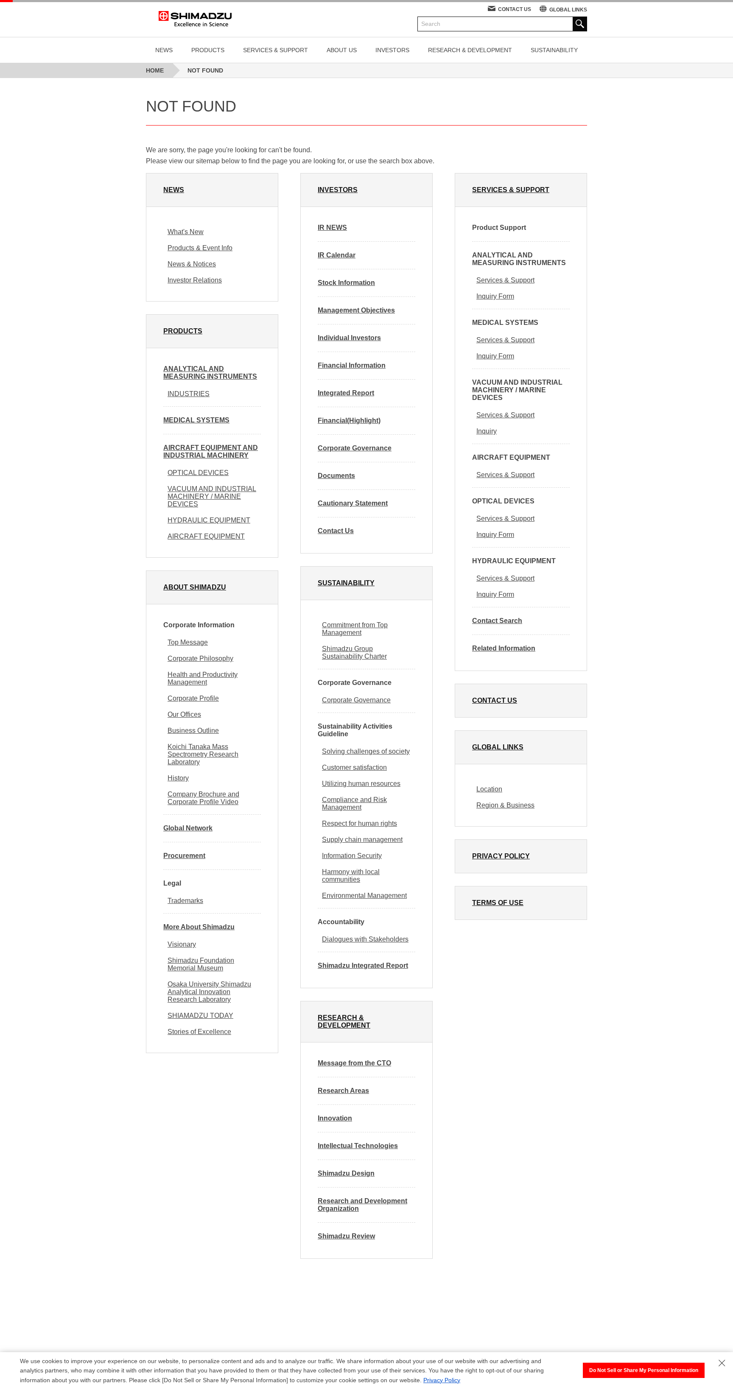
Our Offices (184, 714)
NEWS (164, 50)
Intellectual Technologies (358, 1145)
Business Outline (193, 730)
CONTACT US (514, 9)
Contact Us (336, 530)
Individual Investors (349, 337)
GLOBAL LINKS (568, 10)
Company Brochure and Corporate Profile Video (203, 798)
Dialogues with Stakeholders (365, 939)
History (178, 778)
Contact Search (497, 620)
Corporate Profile (193, 698)
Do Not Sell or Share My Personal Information (643, 1370)
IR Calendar (336, 255)
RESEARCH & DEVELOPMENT (470, 50)
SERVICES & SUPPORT (275, 50)
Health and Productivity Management (203, 678)
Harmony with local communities (351, 875)
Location (489, 789)
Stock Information (346, 282)
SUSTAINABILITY (554, 50)
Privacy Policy (441, 1380)
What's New (186, 231)
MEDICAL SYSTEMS (196, 420)
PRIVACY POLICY (501, 856)
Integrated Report (346, 393)
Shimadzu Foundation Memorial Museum (201, 964)
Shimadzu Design (346, 1173)
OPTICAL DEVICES (198, 472)
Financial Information (352, 365)
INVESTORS (392, 50)
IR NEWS (332, 227)
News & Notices (192, 264)
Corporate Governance (355, 448)
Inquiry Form (495, 296)
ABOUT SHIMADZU (194, 587)
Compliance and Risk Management (354, 803)
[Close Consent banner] (721, 1363)
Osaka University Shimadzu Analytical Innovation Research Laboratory (209, 992)
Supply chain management (362, 839)
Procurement (184, 855)
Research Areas (343, 1090)
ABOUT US (342, 50)
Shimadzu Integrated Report (363, 965)
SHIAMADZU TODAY (200, 1015)
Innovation (335, 1118)
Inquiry (486, 431)
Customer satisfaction (354, 767)
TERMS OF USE (497, 902)
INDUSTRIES (189, 393)
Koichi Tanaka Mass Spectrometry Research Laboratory (203, 754)
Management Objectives (356, 310)
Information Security (352, 855)
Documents (336, 475)
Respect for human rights (359, 823)
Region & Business (505, 805)
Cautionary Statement (353, 503)
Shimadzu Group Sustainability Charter (354, 652)
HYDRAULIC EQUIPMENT (209, 520)
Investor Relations (195, 280)
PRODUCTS (207, 50)
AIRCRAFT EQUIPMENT (206, 536)
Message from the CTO (354, 1063)
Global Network (188, 828)
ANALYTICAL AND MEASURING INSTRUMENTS (210, 372)
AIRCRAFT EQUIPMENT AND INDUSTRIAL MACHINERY (210, 451)
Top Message (188, 642)
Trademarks (185, 900)
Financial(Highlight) (349, 420)
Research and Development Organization (362, 1204)
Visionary (182, 944)
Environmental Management (364, 895)
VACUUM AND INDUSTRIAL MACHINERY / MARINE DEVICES (212, 496)
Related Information (503, 648)
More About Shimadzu (199, 927)
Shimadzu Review (346, 1236)
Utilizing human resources (361, 783)
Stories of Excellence (199, 1031)
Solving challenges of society (366, 751)
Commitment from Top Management (355, 628)
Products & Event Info (200, 248)
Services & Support (505, 280)
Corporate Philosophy (200, 658)
